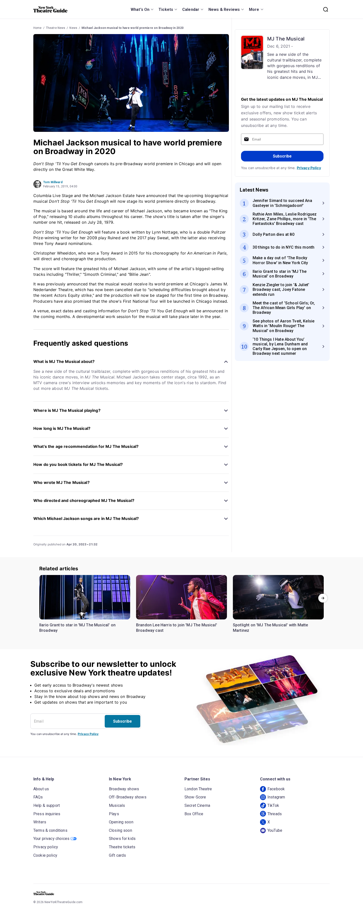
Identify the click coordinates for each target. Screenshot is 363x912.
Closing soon (120, 830)
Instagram (276, 797)
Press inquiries (46, 814)
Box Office (193, 814)
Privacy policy (45, 847)
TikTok (273, 805)
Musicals (117, 805)
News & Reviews (224, 9)
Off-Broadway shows (127, 797)
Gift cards (117, 855)
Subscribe (282, 156)
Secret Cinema (197, 805)
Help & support (46, 805)
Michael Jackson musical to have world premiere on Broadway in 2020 (132, 28)
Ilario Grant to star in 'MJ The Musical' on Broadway (77, 628)
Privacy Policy (309, 168)
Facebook (276, 789)
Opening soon (121, 822)
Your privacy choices (51, 838)
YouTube (274, 830)
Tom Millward (52, 182)
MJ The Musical (285, 39)
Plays (114, 814)
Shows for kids (122, 838)
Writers (39, 822)
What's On (140, 9)
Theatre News (55, 28)
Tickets (166, 9)
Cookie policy (45, 855)
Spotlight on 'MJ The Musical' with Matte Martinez (270, 628)
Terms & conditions (50, 830)
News (73, 28)
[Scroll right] (323, 598)
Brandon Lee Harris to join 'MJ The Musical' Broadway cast (176, 628)
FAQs (38, 797)
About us (41, 789)
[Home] (50, 9)
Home (37, 28)
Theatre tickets (122, 847)
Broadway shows (124, 789)
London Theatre (198, 789)
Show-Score (195, 797)
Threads (274, 814)
